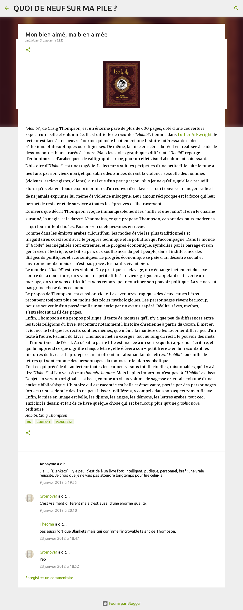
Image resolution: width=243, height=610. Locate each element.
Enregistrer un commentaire (49, 578)
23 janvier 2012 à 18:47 (59, 538)
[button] (28, 50)
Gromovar (48, 496)
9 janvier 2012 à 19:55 (58, 482)
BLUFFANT (44, 421)
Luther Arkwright (195, 134)
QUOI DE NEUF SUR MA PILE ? (65, 8)
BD (29, 421)
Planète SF (64, 421)
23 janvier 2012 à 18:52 (59, 566)
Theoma (47, 524)
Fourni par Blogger (124, 603)
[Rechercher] (236, 8)
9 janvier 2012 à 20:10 (58, 510)
